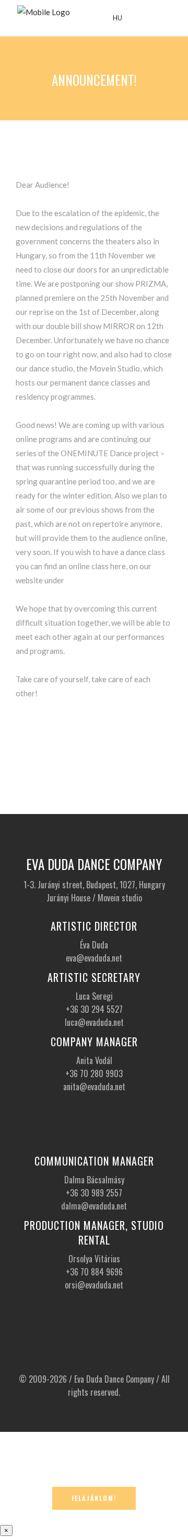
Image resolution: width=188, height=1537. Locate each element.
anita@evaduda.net (94, 1086)
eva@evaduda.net (94, 958)
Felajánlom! (94, 1498)
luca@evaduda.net (94, 1022)
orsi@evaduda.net (94, 1285)
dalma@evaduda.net (94, 1206)
